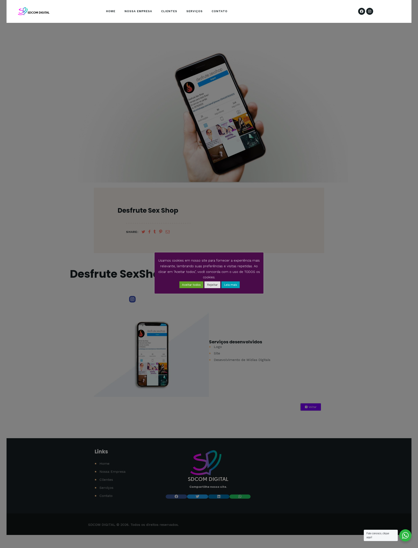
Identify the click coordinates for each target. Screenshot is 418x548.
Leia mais (230, 284)
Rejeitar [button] (212, 284)
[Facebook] (361, 11)
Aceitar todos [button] (191, 284)
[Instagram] (369, 11)
